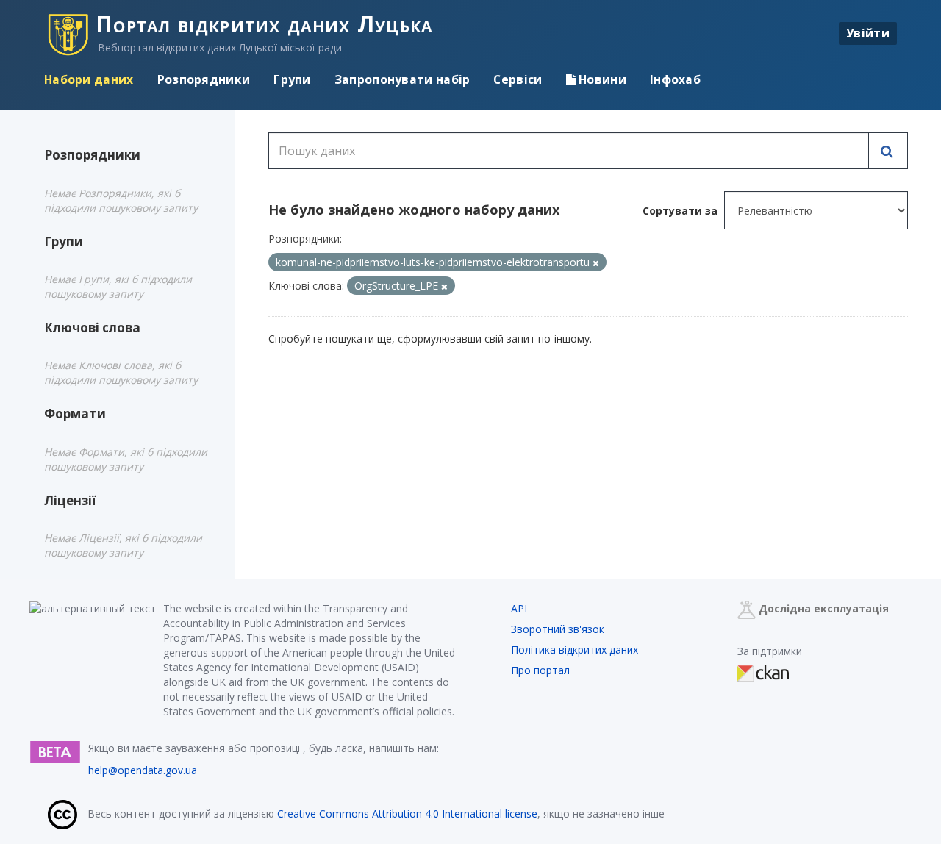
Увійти (868, 33)
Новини (601, 79)
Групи (292, 79)
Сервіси (517, 79)
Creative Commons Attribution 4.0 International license (407, 813)
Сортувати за (680, 211)
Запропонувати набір (402, 79)
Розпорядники (204, 79)
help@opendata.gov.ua (142, 770)
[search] (888, 150)
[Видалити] (596, 262)
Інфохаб (675, 79)
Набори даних (89, 79)
